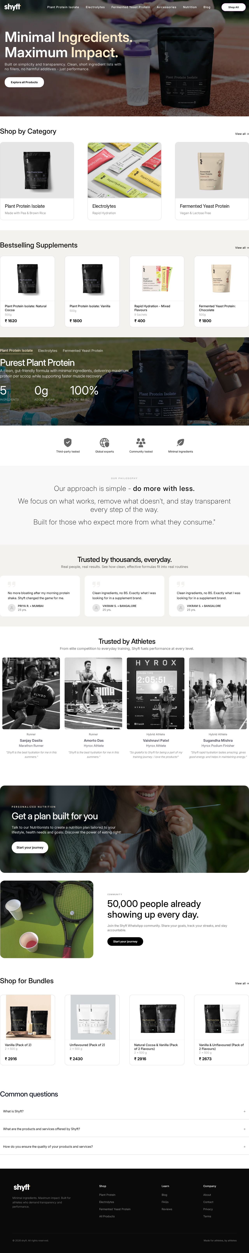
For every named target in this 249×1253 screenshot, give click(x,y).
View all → (242, 133)
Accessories (166, 7)
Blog (206, 7)
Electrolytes (95, 7)
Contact (208, 1202)
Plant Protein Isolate (63, 7)
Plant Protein (107, 1194)
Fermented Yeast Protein (130, 7)
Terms (207, 1216)
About (207, 1194)
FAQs (165, 1202)
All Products (107, 1216)
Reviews (167, 1209)
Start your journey (30, 847)
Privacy (208, 1209)
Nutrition (190, 7)
